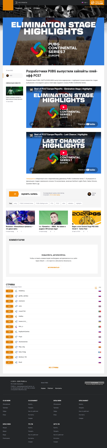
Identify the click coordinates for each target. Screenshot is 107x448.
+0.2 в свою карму (55, 195)
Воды (4, 434)
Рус (100, 287)
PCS (52, 203)
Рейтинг (50, 388)
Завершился (30, 178)
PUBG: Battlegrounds (42, 203)
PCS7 (57, 203)
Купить (30, 404)
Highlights (78, 203)
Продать (30, 407)
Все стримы (53, 368)
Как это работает (33, 411)
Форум (5, 427)
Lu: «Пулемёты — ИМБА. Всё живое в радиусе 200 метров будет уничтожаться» (52, 228)
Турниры (5, 407)
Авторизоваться (53, 267)
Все (96, 287)
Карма (43, 388)
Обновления (6, 404)
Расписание (6, 438)
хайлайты (70, 203)
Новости (27, 8)
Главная (18, 8)
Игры (4, 414)
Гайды (4, 411)
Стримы (37, 8)
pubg (15, 203)
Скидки (30, 418)
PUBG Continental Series (26, 203)
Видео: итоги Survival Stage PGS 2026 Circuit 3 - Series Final (85, 228)
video (63, 203)
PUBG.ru (13, 386)
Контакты (58, 388)
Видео (4, 431)
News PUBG (44, 382)
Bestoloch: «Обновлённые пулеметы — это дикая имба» (19, 228)
